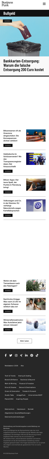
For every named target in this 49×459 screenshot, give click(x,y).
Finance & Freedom (26, 383)
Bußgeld (7, 21)
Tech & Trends (10, 376)
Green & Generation (12, 391)
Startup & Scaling (24, 376)
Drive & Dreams (10, 387)
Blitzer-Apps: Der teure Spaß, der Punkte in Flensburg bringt (12, 183)
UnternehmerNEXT (35, 395)
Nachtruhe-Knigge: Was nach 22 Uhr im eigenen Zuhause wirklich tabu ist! (12, 303)
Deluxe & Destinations (27, 387)
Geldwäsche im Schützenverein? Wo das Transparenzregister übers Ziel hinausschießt (12, 160)
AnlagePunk (21, 395)
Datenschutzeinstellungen (15, 417)
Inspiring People (22, 399)
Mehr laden (24, 341)
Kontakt (31, 409)
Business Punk (7, 3)
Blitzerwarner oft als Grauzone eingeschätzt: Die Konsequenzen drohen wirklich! (12, 136)
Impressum (21, 409)
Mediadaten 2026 (11, 366)
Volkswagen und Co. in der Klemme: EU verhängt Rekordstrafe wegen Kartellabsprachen (12, 205)
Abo (22, 366)
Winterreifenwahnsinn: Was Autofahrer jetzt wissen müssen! (13, 322)
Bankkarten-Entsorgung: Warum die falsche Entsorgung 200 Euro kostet (23, 65)
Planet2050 (9, 399)
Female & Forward (29, 391)
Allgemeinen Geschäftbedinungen (17, 413)
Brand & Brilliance (11, 380)
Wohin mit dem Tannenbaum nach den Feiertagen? (11, 283)
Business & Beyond (28, 380)
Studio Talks (9, 395)
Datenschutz (9, 409)
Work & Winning (11, 383)
